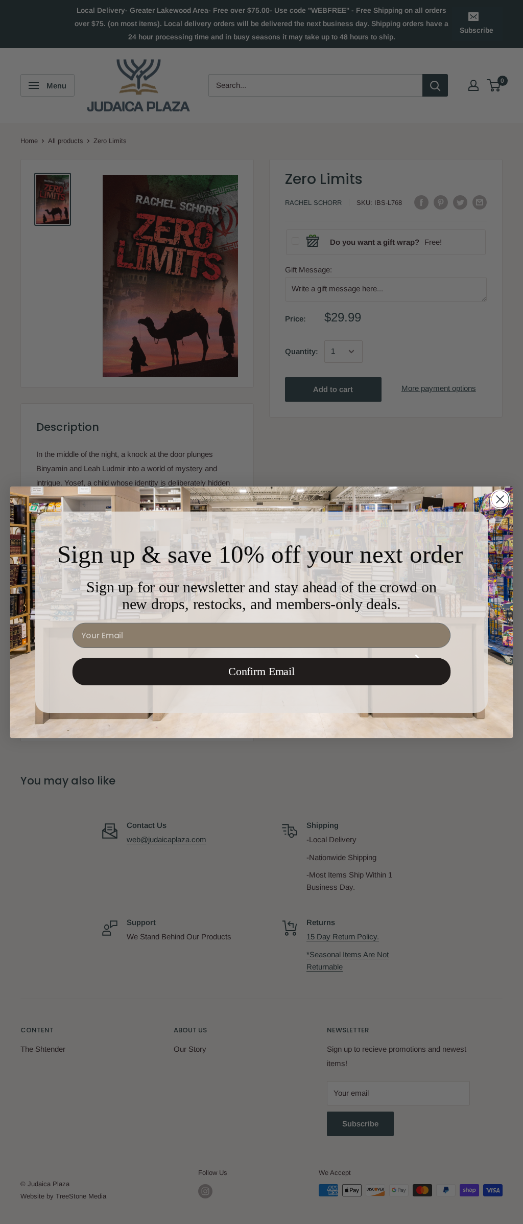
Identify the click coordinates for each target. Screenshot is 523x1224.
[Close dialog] (500, 498)
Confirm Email (261, 671)
